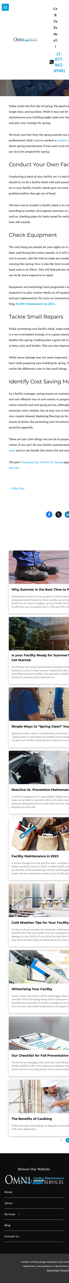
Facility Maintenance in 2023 (35, 304)
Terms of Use (53, 1270)
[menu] (5, 7)
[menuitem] (34, 1192)
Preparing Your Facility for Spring (42, 462)
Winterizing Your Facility (32, 989)
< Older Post (17, 488)
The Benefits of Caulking (32, 1119)
